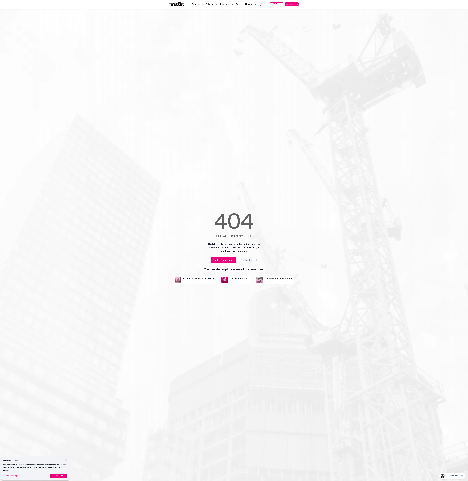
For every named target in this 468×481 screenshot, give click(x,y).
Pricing (239, 4)
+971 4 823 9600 (274, 4)
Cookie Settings (11, 476)
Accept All (58, 476)
